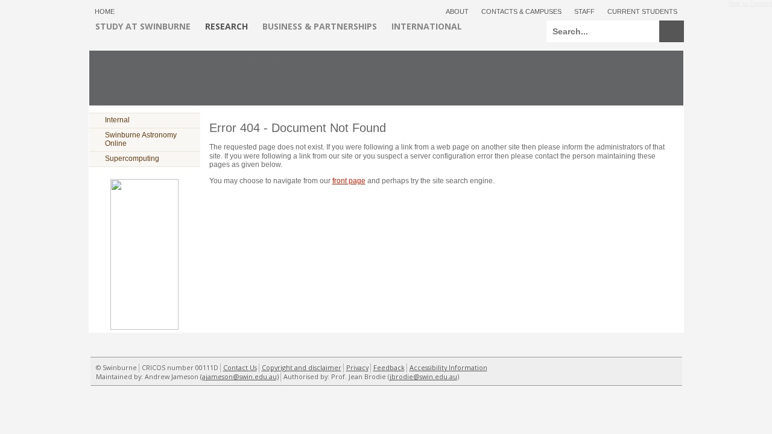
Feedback (389, 367)
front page (348, 181)
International (426, 26)
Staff (584, 11)
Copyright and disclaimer (301, 367)
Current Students (642, 11)
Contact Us (240, 367)
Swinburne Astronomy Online (141, 139)
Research (226, 26)
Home (105, 11)
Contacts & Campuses (521, 11)
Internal (117, 120)
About (457, 11)
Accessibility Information (448, 367)
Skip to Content (750, 1)
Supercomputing (132, 158)
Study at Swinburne (143, 26)
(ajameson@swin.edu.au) (239, 376)
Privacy (357, 367)
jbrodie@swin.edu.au (423, 376)
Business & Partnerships (319, 26)
